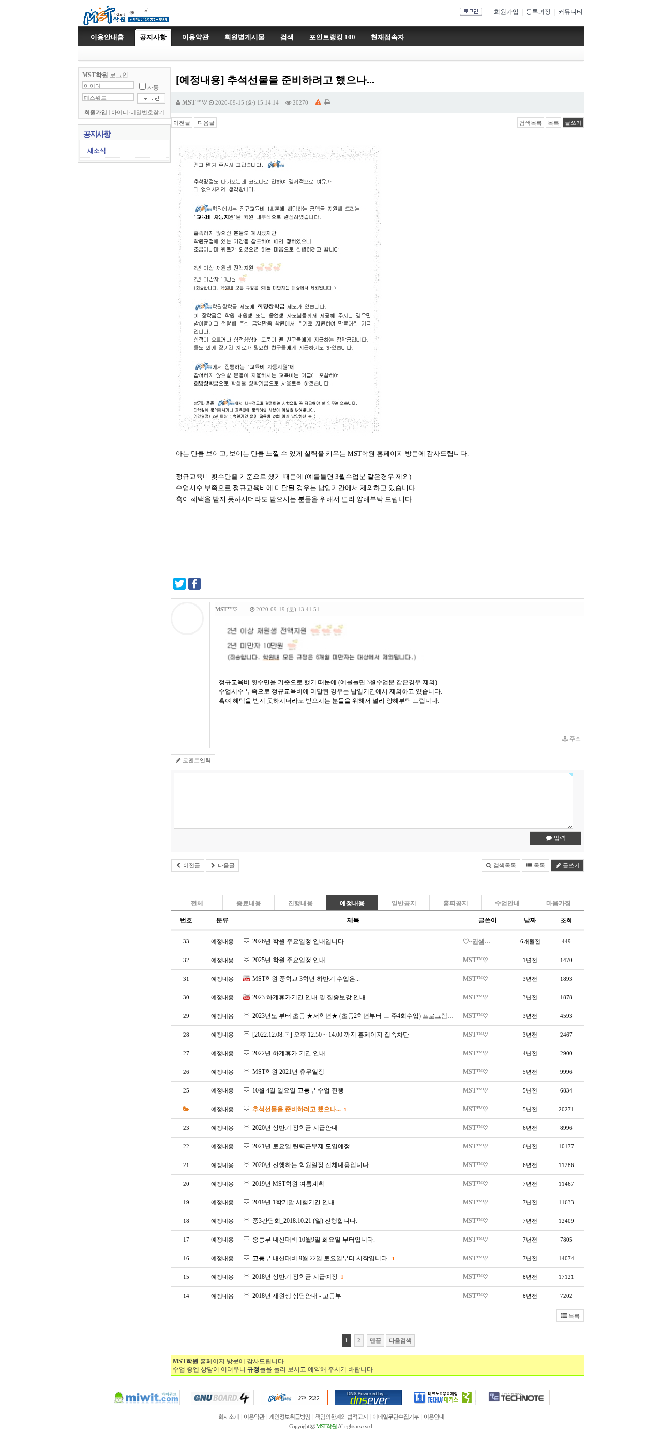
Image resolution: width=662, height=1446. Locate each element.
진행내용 (300, 903)
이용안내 (434, 1417)
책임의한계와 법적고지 (341, 1417)
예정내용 (352, 903)
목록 (553, 123)
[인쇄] (327, 102)
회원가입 (506, 12)
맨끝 (375, 1340)
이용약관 (254, 1417)
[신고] (318, 102)
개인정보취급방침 (289, 1417)
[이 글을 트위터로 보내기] (179, 588)
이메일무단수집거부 (395, 1417)
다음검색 (400, 1340)
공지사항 (153, 37)
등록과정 (538, 12)
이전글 (181, 123)
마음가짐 (558, 903)
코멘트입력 (196, 760)
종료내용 (248, 903)
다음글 (205, 123)
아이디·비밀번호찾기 (137, 112)
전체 (197, 903)
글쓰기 (573, 123)
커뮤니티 (570, 12)
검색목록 (530, 123)
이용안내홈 (107, 37)
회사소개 (228, 1417)
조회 (566, 920)
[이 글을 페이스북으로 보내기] (194, 588)
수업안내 (507, 903)
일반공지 (404, 903)
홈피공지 (455, 903)
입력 (558, 838)
